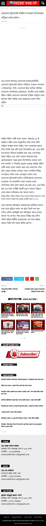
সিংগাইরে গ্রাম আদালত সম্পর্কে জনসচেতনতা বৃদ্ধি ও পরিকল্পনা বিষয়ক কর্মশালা (22, 332)
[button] (42, 3)
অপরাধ (6, 8)
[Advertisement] (23, 53)
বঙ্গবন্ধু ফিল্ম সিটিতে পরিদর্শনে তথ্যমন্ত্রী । (9, 290)
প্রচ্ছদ (2, 8)
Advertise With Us (17, 516)
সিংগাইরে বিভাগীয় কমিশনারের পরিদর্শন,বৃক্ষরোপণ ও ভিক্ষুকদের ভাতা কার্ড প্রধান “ (7, 315)
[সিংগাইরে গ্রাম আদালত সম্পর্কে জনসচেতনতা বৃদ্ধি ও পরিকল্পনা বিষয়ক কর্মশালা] (23, 325)
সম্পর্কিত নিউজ (14, 299)
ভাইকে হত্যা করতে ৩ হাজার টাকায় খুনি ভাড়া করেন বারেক (16, 385)
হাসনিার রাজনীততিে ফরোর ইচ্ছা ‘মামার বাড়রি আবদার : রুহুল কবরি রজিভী (7, 332)
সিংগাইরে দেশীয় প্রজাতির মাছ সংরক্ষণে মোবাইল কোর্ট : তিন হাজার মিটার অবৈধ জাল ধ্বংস (37, 315)
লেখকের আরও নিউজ (29, 299)
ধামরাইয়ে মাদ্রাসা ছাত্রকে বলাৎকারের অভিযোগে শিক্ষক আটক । (35, 290)
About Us (6, 516)
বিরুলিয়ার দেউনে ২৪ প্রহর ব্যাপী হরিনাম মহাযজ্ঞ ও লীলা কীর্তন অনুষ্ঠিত (20, 417)
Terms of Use (28, 516)
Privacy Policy (38, 516)
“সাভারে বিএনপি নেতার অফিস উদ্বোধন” (11, 411)
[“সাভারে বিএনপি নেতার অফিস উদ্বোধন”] (38, 325)
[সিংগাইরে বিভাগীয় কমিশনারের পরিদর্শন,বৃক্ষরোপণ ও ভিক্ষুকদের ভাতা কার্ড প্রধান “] (8, 308)
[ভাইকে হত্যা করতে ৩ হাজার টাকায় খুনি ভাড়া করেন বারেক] (23, 308)
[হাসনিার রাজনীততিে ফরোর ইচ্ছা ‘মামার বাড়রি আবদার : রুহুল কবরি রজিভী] (8, 325)
